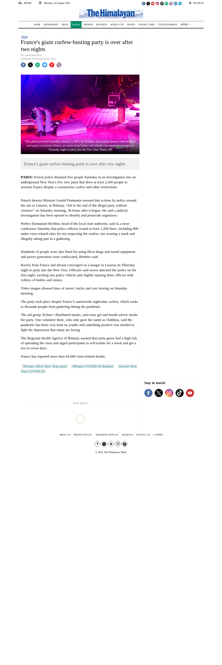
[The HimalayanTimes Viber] (171, 3)
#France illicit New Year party (45, 366)
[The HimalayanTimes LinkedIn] (175, 3)
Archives (127, 435)
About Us (65, 435)
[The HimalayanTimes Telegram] (180, 3)
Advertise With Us (106, 435)
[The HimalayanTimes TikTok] (162, 3)
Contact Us (143, 435)
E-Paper (158, 435)
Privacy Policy (83, 435)
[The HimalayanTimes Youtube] (153, 3)
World (24, 36)
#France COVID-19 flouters (93, 366)
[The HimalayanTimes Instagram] (157, 3)
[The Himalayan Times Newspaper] (111, 13)
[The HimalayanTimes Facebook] (143, 3)
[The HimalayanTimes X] (148, 3)
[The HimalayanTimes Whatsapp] (166, 3)
